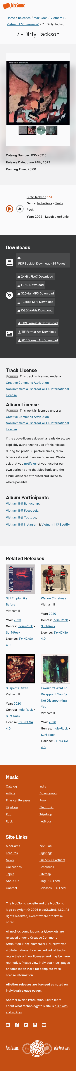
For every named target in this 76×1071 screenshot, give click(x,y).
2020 (52, 614)
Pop (8, 814)
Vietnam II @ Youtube (21, 517)
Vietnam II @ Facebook (22, 510)
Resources (46, 867)
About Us (12, 881)
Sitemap (45, 874)
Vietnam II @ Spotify (56, 524)
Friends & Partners (52, 860)
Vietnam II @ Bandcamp (22, 503)
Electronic (46, 807)
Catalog (11, 786)
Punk (42, 800)
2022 (38, 216)
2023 (17, 620)
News (10, 860)
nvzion (22, 1000)
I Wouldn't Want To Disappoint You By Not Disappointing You (54, 697)
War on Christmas (53, 598)
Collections (14, 867)
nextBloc (45, 846)
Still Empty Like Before (16, 601)
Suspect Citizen (17, 688)
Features (12, 853)
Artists (10, 793)
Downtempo (48, 793)
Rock (9, 821)
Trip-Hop (45, 814)
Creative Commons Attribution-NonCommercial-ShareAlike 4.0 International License (37, 389)
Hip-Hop (12, 807)
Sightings (45, 853)
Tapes (10, 874)
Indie (42, 786)
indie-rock (44, 203)
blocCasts (13, 846)
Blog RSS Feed (49, 881)
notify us (30, 463)
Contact (11, 888)
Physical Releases (18, 800)
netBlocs (45, 821)
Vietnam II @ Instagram (22, 524)
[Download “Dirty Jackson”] (20, 208)
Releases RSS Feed (52, 888)
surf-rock (13, 632)
